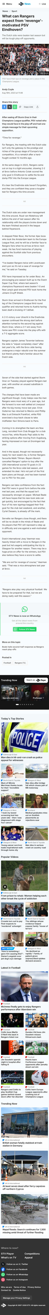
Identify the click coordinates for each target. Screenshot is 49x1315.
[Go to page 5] (26, 704)
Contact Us (6, 1290)
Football (7, 663)
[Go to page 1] (17, 704)
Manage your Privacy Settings (16, 1298)
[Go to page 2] (20, 704)
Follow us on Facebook (17, 1269)
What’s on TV (8, 1257)
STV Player (7, 1253)
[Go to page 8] (32, 704)
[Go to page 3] (22, 704)
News (5, 11)
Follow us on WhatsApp (17, 1274)
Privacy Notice (34, 1287)
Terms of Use (20, 1287)
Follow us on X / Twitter (17, 1264)
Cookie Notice (19, 1290)
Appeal (29, 1257)
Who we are (6, 1287)
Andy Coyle (8, 89)
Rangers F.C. (20, 663)
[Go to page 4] (24, 704)
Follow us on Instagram (17, 1280)
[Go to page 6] (28, 704)
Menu (9, 4)
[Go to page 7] (30, 704)
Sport (14, 11)
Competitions (32, 1253)
